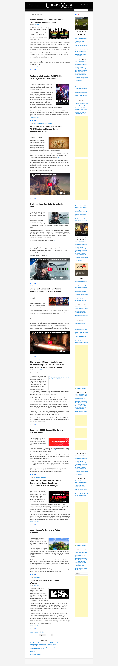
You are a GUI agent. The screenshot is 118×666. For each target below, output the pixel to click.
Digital (39, 123)
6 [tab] (85, 31)
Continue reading (34, 66)
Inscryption (61, 631)
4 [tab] (82, 31)
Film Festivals (48, 71)
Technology (50, 123)
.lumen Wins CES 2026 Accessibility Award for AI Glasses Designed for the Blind (80, 108)
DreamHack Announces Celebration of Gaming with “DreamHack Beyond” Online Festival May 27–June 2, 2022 (46, 483)
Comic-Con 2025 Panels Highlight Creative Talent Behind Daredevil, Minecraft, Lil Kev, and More (81, 311)
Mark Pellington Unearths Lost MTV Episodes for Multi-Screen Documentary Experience (81, 299)
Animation (36, 123)
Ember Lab (53, 631)
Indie (45, 10)
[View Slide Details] (81, 23)
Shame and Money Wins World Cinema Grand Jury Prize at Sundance (80, 87)
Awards (35, 427)
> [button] (86, 23)
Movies (36, 10)
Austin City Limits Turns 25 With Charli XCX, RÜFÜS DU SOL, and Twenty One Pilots (81, 210)
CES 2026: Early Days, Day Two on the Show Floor (80, 112)
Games (52, 71)
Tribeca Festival (61, 71)
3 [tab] (80, 31)
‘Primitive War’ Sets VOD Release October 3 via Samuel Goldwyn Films (81, 307)
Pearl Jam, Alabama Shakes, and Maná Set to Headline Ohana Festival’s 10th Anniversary (81, 206)
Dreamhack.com (59, 449)
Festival (37, 71)
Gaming (55, 71)
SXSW (64, 631)
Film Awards (42, 71)
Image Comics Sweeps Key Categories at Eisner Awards (81, 286)
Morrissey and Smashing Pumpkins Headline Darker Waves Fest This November (81, 215)
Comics (49, 10)
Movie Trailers (48, 359)
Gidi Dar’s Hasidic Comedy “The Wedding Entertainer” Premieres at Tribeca (81, 46)
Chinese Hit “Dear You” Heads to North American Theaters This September (81, 79)
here (58, 157)
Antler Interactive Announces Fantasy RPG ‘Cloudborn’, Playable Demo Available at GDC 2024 (46, 129)
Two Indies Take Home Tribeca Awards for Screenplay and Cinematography (81, 37)
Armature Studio (47, 631)
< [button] (77, 23)
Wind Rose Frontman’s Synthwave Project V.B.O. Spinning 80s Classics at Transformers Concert (80, 290)
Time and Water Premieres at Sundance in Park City (81, 337)
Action (35, 359)
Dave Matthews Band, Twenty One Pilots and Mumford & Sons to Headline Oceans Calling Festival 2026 (81, 219)
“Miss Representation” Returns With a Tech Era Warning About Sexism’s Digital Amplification (80, 42)
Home (31, 10)
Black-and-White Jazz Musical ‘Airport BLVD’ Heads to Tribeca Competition (81, 50)
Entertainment (36, 527)
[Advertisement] (81, 136)
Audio (35, 71)
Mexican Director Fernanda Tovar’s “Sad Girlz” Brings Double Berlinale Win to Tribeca (80, 55)
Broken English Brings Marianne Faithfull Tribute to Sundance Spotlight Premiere (81, 341)
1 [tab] (77, 31)
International (42, 359)
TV (47, 427)
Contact (63, 10)
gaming (56, 631)
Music (41, 10)
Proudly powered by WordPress (59, 661)
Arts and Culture (57, 10)
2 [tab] (79, 31)
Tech (45, 477)
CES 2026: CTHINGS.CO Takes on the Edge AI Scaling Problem (81, 104)
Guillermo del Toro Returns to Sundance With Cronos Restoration (81, 96)
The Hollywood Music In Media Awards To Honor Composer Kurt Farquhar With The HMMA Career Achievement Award (47, 365)
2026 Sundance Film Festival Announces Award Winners (81, 91)
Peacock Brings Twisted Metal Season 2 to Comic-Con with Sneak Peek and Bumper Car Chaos (81, 316)
